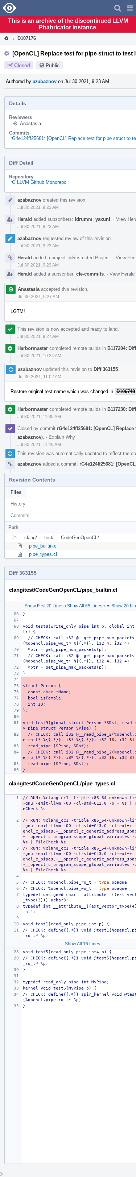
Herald (24, 219)
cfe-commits (90, 274)
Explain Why (62, 437)
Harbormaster (32, 348)
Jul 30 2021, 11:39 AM (39, 416)
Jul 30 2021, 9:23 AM (38, 207)
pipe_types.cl (43, 554)
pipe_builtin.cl (43, 546)
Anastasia (30, 123)
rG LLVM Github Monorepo (38, 182)
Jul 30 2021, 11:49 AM (39, 444)
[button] (130, 8)
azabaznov (45, 81)
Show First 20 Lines (44, 605)
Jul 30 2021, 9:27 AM (38, 296)
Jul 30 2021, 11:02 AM (39, 376)
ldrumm (83, 219)
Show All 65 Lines (84, 605)
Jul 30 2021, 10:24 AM (39, 355)
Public (52, 65)
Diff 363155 (106, 369)
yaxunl (102, 219)
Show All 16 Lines (82, 943)
